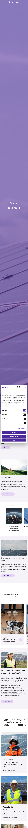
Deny (14, 440)
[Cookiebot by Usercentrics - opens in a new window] (17, 387)
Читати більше (7, 494)
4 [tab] (15, 600)
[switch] (24, 414)
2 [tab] (12, 600)
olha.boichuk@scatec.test (9, 770)
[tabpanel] (14, 520)
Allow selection (14, 436)
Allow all (14, 432)
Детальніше (6, 701)
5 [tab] (17, 600)
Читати (5, 447)
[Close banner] (25, 387)
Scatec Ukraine (14, 2)
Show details (21, 428)
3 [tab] (15, 505)
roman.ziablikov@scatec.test (10, 817)
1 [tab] (12, 505)
